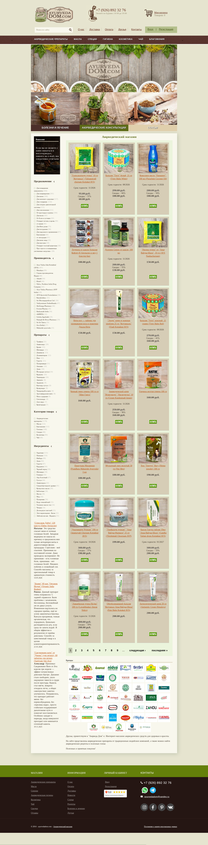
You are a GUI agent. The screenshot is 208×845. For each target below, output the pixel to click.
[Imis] (100, 711)
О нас (81, 29)
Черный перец (42, 469)
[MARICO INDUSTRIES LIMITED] (100, 682)
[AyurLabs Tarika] (87, 692)
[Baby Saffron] (74, 721)
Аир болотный (42, 477)
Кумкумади (41, 388)
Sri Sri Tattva (41, 322)
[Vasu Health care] (100, 721)
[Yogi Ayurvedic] (87, 721)
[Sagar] (119, 731)
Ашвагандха (41, 483)
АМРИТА (40, 314)
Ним (38, 358)
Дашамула (40, 353)
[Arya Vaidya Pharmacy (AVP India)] (87, 672)
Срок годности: (81, 188)
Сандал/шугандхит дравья (46, 486)
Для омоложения (43, 210)
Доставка (94, 29)
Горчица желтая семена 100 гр (153, 391)
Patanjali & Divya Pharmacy (46, 320)
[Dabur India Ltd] (100, 692)
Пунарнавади (41, 363)
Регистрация (166, 29)
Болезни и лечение (76, 808)
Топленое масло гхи (44, 505)
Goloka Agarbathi (43, 317)
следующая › (137, 650)
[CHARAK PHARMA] (138, 692)
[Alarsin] (151, 682)
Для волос (40, 215)
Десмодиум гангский (44, 510)
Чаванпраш (41, 377)
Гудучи (39, 361)
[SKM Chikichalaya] (151, 721)
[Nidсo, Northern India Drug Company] (113, 672)
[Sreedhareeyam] (145, 731)
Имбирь (39, 458)
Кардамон (40, 466)
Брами (39, 347)
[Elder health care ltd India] (74, 692)
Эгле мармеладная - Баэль (46, 513)
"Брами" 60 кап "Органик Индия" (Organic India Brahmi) (46, 586)
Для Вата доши (42, 226)
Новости (71, 795)
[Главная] (54, 14)
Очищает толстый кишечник (47, 246)
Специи (92, 39)
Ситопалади (41, 399)
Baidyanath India (43, 311)
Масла (78, 39)
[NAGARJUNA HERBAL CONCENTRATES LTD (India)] (151, 672)
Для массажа (41, 243)
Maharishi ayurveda (44, 328)
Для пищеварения (43, 193)
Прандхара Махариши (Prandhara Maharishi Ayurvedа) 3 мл (85, 469)
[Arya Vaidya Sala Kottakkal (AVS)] (74, 672)
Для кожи (40, 196)
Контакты (136, 29)
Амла (39, 369)
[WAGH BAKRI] (126, 721)
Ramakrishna (41, 298)
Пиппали (40, 455)
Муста (39, 494)
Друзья (122, 29)
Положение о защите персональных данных (160, 827)
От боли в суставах (44, 218)
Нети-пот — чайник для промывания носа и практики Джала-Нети (84, 323)
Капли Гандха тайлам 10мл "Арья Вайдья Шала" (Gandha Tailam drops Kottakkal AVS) (153, 533)
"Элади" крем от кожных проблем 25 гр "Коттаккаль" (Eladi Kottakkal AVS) (119, 323)
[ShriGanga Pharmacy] (164, 701)
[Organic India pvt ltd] (74, 682)
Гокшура (40, 475)
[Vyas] (126, 711)
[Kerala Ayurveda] (106, 731)
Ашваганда (41, 344)
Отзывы (34, 813)
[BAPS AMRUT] (74, 701)
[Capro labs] (87, 711)
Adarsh (39, 278)
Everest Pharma (42, 309)
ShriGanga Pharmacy (44, 306)
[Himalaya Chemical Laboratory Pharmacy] (164, 711)
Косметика (125, 39)
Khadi (39, 281)
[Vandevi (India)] (151, 692)
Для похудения (42, 229)
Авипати (40, 380)
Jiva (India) (41, 325)
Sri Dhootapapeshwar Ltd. (46, 300)
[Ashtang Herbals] (100, 701)
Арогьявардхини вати (45, 394)
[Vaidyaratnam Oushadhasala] (126, 692)
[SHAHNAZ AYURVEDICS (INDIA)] (138, 711)
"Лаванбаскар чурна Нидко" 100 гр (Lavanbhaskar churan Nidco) (84, 607)
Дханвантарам (42, 355)
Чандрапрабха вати (44, 391)
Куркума (40, 374)
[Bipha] (138, 721)
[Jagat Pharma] (138, 682)
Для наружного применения (47, 232)
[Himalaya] (164, 692)
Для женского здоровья (45, 199)
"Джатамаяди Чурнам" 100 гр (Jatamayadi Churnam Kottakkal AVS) (84, 533)
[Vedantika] (164, 672)
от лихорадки (41, 237)
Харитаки (40, 453)
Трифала (40, 342)
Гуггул (39, 480)
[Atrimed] (113, 701)
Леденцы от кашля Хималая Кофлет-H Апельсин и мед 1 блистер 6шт (84, 253)
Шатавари (40, 350)
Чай (141, 39)
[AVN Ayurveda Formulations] (74, 711)
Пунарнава (40, 499)
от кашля (40, 224)
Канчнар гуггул (43, 385)
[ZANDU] (151, 711)
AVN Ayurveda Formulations (47, 295)
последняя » (159, 650)
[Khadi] (113, 692)
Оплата (109, 29)
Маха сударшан (42, 396)
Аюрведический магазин (62, 827)
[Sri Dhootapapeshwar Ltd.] (126, 672)
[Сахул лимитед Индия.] (164, 682)
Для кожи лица (42, 240)
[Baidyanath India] (87, 682)
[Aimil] (164, 721)
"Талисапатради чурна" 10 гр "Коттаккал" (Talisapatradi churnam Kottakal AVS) (84, 178)
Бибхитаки (40, 491)
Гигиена (108, 39)
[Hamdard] (113, 711)
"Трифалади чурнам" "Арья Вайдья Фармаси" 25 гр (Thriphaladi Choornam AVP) (119, 533)
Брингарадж (41, 405)
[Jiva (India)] (151, 701)
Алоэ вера (40, 402)
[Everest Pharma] (100, 672)
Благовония (156, 39)
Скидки (34, 808)
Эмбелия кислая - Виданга (46, 516)
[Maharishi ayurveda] (94, 731)
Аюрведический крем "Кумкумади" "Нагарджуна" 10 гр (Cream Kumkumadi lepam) (119, 394)
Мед (38, 497)
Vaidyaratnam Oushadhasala (46, 303)
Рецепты (71, 804)
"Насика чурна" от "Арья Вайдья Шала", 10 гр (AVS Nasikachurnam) (153, 253)
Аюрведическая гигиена (42, 795)
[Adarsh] (87, 701)
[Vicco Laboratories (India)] (126, 682)
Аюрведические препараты (51, 39)
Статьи (70, 800)
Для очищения (42, 202)
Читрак (39, 508)
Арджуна (40, 383)
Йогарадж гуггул (43, 372)
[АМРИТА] (138, 701)
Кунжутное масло (43, 488)
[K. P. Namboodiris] (113, 682)
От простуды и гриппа (45, 213)
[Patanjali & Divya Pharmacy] (126, 701)
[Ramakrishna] (132, 731)
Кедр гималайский (43, 502)
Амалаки (40, 366)
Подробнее (40, 171)
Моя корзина (160, 12)
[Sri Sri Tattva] (138, 672)
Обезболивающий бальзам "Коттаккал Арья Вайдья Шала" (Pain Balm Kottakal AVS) (118, 607)
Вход (150, 29)
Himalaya (40, 270)
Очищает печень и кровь (46, 221)
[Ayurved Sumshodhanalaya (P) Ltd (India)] (113, 721)
